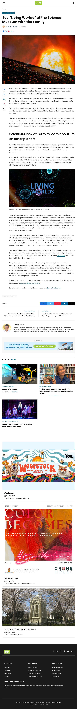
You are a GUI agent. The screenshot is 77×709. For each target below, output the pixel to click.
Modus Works (56, 702)
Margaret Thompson (56, 396)
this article (61, 255)
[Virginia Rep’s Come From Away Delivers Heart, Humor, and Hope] (19, 409)
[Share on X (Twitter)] (6, 31)
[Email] (4, 109)
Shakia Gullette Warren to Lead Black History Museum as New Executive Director (19, 315)
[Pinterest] (4, 104)
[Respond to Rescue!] (19, 374)
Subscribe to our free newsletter (14, 686)
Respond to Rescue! (9, 389)
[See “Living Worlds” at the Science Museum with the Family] (38, 83)
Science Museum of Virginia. (30, 283)
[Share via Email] (14, 31)
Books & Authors (45, 386)
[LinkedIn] (4, 99)
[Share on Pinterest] (9, 31)
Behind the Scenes (54, 288)
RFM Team (15, 392)
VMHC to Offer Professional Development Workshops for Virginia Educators (57, 315)
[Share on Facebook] (3, 31)
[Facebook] (4, 89)
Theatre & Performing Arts (10, 421)
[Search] (73, 3)
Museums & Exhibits (8, 13)
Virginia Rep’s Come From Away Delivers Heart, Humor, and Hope (17, 425)
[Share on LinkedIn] (11, 31)
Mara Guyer (15, 429)
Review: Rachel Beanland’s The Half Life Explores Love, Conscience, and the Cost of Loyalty (56, 391)
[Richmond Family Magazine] (38, 3)
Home (4, 9)
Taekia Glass (12, 27)
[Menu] (4, 3)
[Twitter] (4, 94)
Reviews (13, 296)
